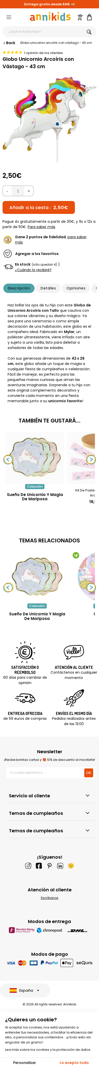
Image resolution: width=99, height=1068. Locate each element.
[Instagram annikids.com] (28, 866)
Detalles (48, 288)
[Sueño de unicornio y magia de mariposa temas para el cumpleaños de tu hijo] (37, 576)
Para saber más (41, 226)
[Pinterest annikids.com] (49, 866)
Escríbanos (49, 898)
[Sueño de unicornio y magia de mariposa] (34, 481)
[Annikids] (50, 16)
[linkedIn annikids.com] (60, 866)
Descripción (19, 288)
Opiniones (76, 288)
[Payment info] (49, 962)
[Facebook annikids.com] (39, 866)
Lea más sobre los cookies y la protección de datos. (48, 1049)
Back (10, 42)
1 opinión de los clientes (43, 52)
